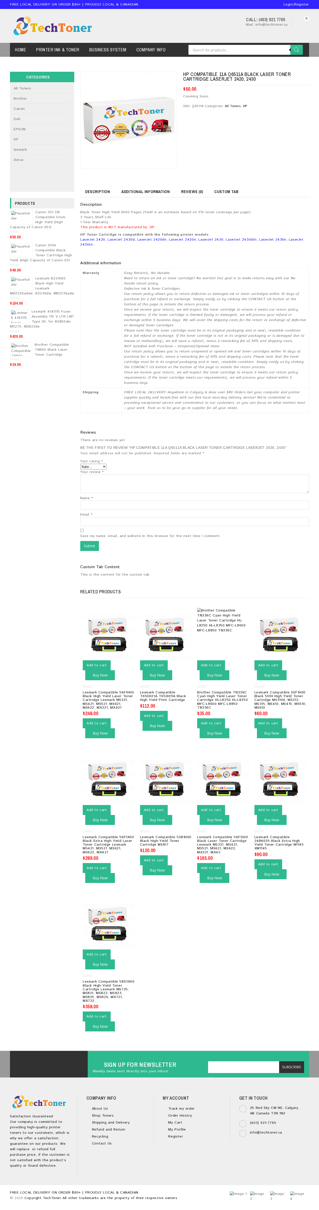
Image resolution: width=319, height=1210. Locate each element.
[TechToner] (54, 25)
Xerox (19, 159)
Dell (17, 119)
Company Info (151, 50)
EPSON (20, 129)
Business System (107, 50)
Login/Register (295, 4)
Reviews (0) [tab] (192, 191)
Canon (19, 108)
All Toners (233, 106)
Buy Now (100, 675)
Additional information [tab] (145, 191)
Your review (92, 472)
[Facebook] (39, 1061)
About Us (99, 1108)
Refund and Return (107, 1129)
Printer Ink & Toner (57, 50)
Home (20, 50)
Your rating (91, 461)
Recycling (99, 1136)
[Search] (296, 50)
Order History (179, 1115)
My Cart (174, 1122)
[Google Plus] (53, 1061)
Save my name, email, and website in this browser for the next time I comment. (150, 536)
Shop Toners (102, 1115)
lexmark (20, 149)
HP (245, 106)
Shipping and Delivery (110, 1122)
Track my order (181, 1108)
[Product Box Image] (128, 120)
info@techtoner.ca (266, 1132)
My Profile (176, 1129)
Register (175, 1136)
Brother (20, 98)
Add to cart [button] (96, 665)
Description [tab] (97, 191)
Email (86, 514)
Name (86, 498)
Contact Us (101, 1143)
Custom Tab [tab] (226, 191)
